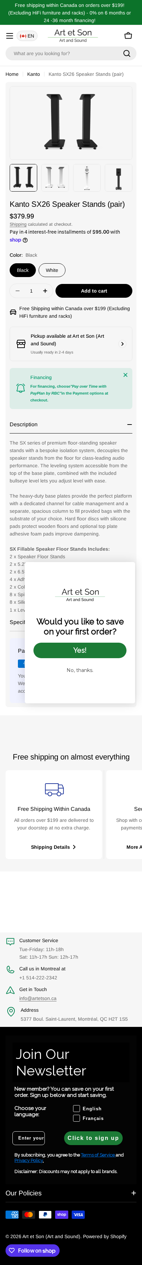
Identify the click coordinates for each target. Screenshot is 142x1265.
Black (23, 270)
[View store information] (122, 344)
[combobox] (71, 53)
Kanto (33, 74)
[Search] (127, 53)
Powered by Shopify (104, 1236)
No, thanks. (80, 670)
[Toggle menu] (10, 36)
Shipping (18, 224)
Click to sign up (93, 1138)
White (52, 270)
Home (12, 74)
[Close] (125, 375)
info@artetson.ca (38, 998)
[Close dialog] (126, 571)
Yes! (80, 650)
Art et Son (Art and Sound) (51, 1236)
